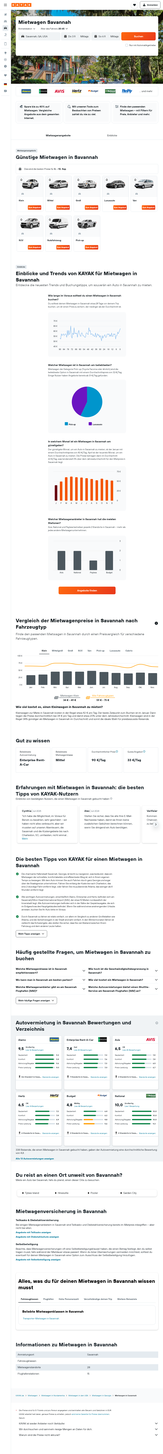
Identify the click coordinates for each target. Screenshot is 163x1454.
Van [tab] (89, 650)
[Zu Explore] (5, 53)
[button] (5, 4)
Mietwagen (33, 1395)
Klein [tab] (44, 650)
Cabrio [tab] (128, 650)
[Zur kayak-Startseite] (21, 5)
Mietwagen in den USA (78, 1395)
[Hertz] (54, 1096)
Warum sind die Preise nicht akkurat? (39, 1434)
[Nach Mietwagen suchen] (5, 28)
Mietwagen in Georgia (101, 1395)
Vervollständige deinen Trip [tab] (98, 1299)
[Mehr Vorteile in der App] (5, 44)
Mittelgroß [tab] (57, 650)
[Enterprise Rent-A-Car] (102, 1040)
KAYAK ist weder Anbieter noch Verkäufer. (42, 1423)
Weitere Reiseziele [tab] (127, 1299)
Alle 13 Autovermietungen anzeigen (35, 1158)
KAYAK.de (20, 1395)
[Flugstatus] (5, 59)
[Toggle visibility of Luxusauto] (95, 424)
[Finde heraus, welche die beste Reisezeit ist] (5, 66)
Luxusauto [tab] (115, 650)
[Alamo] (54, 1040)
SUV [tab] (80, 650)
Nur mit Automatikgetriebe (142, 45)
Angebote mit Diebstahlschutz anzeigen (37, 1236)
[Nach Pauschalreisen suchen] (5, 35)
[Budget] (102, 1096)
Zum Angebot (34, 207)
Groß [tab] (70, 650)
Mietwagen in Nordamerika (53, 1395)
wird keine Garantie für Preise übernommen (90, 1414)
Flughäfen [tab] (48, 1299)
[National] (151, 1096)
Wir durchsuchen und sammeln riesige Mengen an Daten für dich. (55, 1429)
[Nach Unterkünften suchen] (5, 21)
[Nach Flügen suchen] (5, 14)
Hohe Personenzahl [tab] (69, 1299)
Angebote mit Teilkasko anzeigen (33, 1232)
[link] (87, 590)
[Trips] (5, 75)
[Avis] (151, 1040)
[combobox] (27, 28)
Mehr (25, 838)
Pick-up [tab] (100, 650)
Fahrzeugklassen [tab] (29, 1299)
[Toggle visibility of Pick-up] (70, 424)
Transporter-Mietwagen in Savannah (41, 1318)
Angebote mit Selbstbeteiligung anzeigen (38, 1259)
